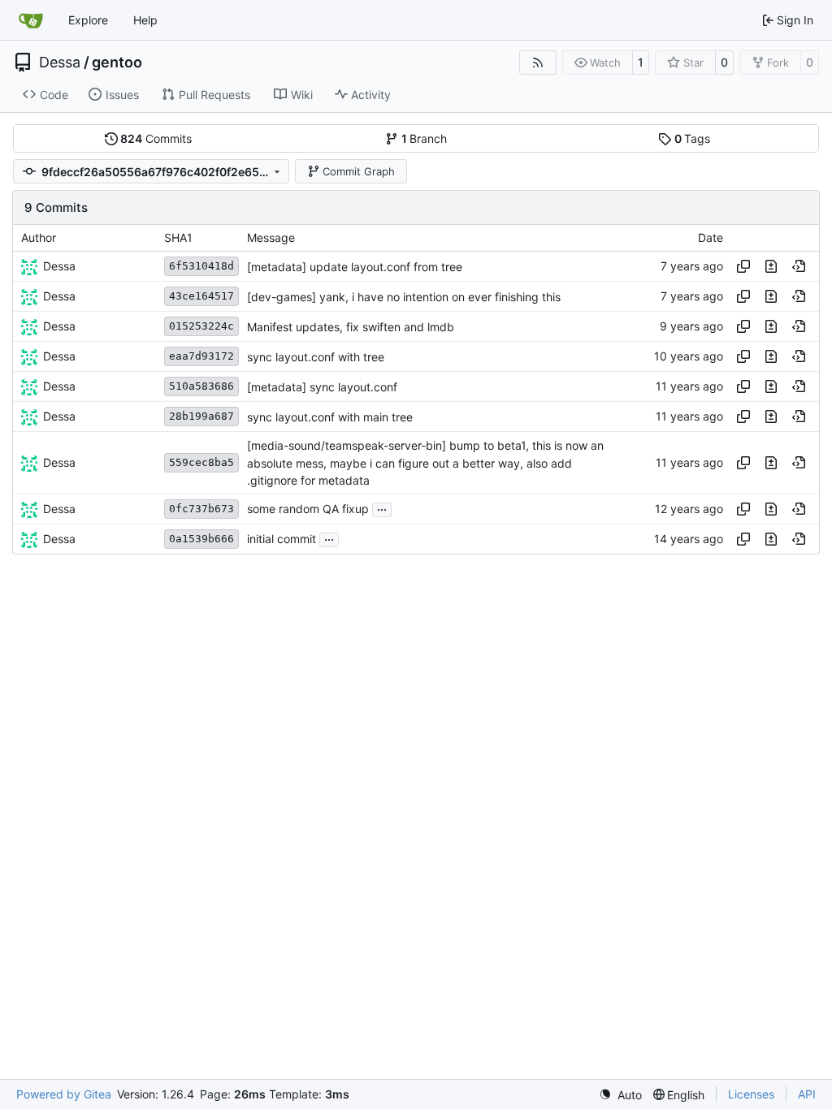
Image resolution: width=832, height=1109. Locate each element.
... (382, 508)
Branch (424, 138)
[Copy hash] (743, 266)
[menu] (620, 1095)
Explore (88, 20)
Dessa (59, 62)
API (807, 1094)
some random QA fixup (308, 509)
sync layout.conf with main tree (330, 417)
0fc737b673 (201, 509)
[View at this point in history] (798, 266)
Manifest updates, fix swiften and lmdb (350, 327)
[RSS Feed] (538, 62)
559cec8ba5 (201, 462)
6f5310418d (201, 266)
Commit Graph (359, 171)
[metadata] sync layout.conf (322, 387)
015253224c (201, 326)
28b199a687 (201, 416)
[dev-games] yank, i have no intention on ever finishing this (404, 297)
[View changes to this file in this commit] (771, 266)
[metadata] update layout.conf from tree (354, 267)
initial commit (281, 539)
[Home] (31, 20)
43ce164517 (201, 296)
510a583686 (201, 386)
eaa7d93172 (201, 356)
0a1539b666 (201, 539)
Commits (156, 138)
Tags (692, 138)
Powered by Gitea (63, 1094)
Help (145, 20)
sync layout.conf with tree (315, 357)
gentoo (117, 62)
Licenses (751, 1094)
